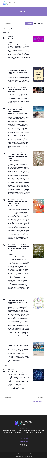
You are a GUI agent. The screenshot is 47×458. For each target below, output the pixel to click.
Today (8, 28)
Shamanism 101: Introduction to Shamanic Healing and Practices (18, 249)
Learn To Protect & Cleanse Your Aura (17, 91)
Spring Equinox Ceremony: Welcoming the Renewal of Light (17, 156)
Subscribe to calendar (37, 401)
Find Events (29, 23)
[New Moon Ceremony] (38, 375)
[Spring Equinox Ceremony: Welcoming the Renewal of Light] (38, 158)
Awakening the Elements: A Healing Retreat (17, 202)
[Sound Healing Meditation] (38, 74)
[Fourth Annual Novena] (38, 303)
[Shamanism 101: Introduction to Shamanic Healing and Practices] (38, 251)
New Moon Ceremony (15, 372)
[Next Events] (4, 28)
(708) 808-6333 (24, 438)
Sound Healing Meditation (17, 70)
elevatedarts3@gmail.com (24, 441)
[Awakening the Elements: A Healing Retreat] (38, 206)
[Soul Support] (38, 39)
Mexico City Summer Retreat (18, 345)
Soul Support (12, 39)
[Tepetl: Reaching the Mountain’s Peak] (38, 112)
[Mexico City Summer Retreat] (38, 349)
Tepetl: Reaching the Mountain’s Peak (15, 110)
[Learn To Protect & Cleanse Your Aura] (38, 90)
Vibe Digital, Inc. (31, 453)
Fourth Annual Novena (16, 300)
